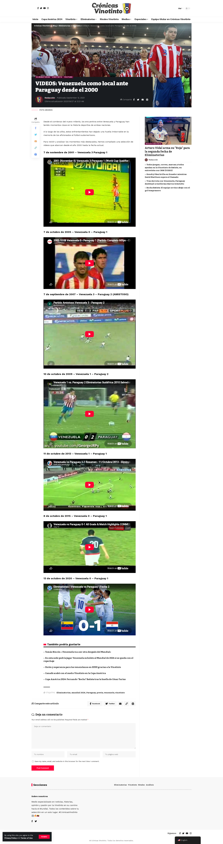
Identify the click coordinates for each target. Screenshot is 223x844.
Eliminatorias (43, 77)
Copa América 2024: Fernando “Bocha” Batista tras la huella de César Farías (85, 679)
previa (100, 693)
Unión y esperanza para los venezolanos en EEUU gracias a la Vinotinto (83, 667)
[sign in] (33, 8)
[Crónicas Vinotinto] (111, 8)
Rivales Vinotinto (153, 143)
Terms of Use (27, 838)
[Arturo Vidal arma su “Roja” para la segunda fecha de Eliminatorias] (168, 131)
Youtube (68, 77)
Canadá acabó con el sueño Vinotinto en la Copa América (75, 673)
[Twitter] (41, 8)
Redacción (50, 98)
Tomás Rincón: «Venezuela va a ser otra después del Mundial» (78, 652)
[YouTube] (44, 8)
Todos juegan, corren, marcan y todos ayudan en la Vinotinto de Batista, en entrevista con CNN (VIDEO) (164, 167)
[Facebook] (38, 8)
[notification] (171, 8)
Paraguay (91, 693)
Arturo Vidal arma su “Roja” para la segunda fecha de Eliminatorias (167, 151)
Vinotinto (57, 77)
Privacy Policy (11, 838)
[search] (175, 8)
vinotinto (120, 693)
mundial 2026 (78, 693)
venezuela (109, 693)
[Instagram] (47, 8)
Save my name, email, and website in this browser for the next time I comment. (67, 761)
